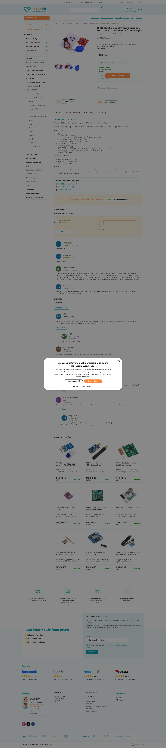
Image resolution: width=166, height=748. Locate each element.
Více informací (86, 376)
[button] (83, 386)
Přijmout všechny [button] (93, 381)
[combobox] (119, 361)
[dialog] (83, 374)
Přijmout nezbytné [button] (73, 381)
